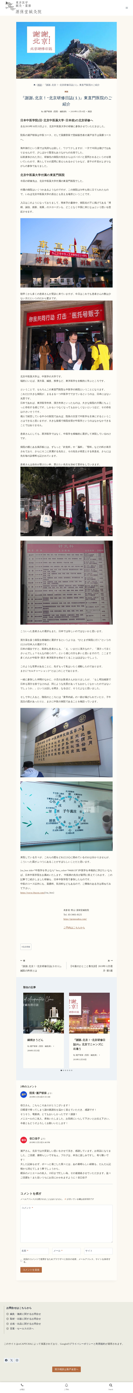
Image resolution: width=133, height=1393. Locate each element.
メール (58, 1251)
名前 (25, 1251)
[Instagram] (17, 1360)
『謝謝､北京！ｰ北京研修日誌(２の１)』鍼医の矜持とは (41, 966)
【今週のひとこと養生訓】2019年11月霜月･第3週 (91, 966)
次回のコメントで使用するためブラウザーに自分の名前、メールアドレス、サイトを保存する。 (67, 1260)
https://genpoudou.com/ (75, 919)
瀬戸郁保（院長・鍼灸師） (56, 111)
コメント (27, 1208)
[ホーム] (34, 85)
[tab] (61, 1070)
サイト (88, 1251)
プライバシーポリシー (81, 1344)
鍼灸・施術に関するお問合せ (25, 1314)
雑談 (66, 92)
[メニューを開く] (126, 8)
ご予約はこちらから (74, 927)
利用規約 (100, 1344)
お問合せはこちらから (19, 1308)
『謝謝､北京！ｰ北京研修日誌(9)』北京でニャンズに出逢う (89, 1044)
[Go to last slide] (27, 1030)
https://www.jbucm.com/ (32, 892)
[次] (106, 1030)
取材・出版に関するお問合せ (25, 1319)
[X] (11, 1360)
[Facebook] (6, 1360)
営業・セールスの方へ (22, 1328)
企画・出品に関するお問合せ (25, 1323)
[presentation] (43, 1013)
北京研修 (26, 947)
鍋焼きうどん (35, 1039)
